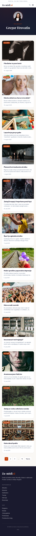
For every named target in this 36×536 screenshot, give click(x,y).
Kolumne (4, 490)
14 (22, 459)
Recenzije (5, 500)
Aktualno (4, 488)
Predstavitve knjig (7, 518)
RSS (18, 529)
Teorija (4, 495)
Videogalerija (6, 513)
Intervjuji (4, 497)
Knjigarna (4, 508)
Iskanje (4, 510)
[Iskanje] (30, 5)
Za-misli (7, 5)
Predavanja (5, 515)
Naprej (28, 459)
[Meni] (33, 5)
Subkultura (5, 492)
